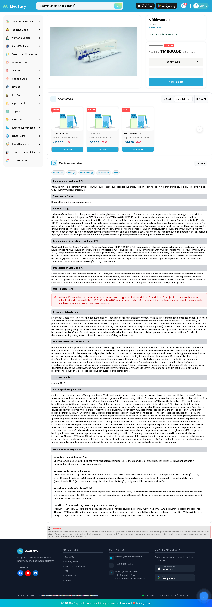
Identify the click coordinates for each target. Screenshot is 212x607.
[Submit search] (118, 6)
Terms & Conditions (75, 566)
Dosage (71, 172)
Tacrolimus (155, 27)
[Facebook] (20, 573)
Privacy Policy (71, 561)
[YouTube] (28, 573)
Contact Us (70, 575)
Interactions (103, 172)
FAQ (116, 172)
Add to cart (176, 81)
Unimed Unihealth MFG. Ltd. (165, 34)
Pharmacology (86, 172)
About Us (69, 557)
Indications (58, 172)
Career (68, 580)
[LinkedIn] (35, 573)
